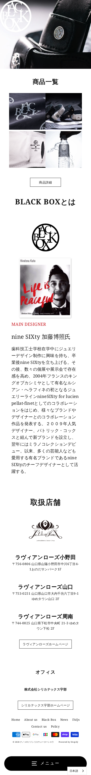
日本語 (74, 771)
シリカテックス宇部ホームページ (45, 705)
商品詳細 (45, 182)
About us (30, 720)
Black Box (49, 720)
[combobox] (77, 771)
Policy (55, 726)
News (64, 720)
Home (15, 720)
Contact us (39, 726)
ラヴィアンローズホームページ (45, 644)
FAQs (76, 720)
